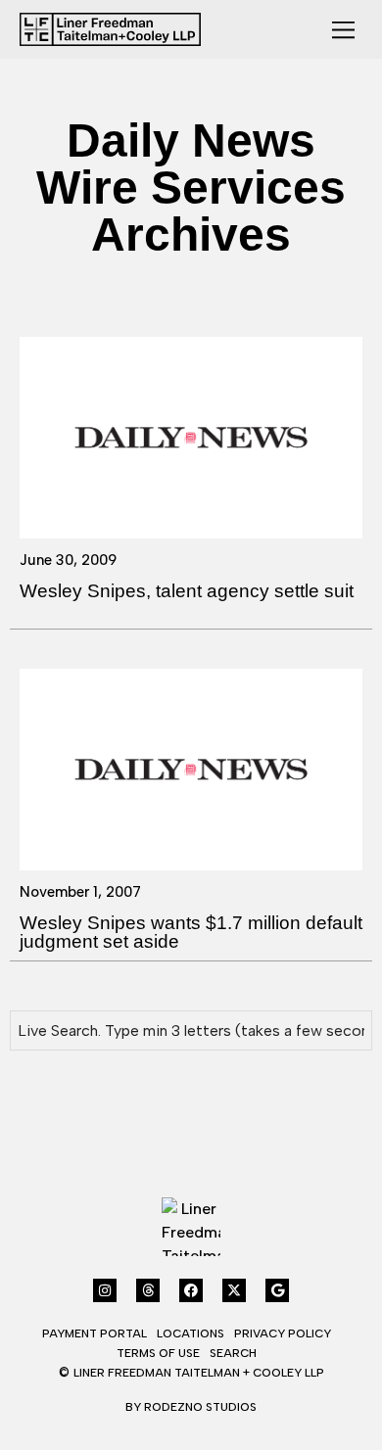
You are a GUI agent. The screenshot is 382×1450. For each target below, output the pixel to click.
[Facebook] (191, 1290)
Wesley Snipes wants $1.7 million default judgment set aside (191, 932)
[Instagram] (105, 1290)
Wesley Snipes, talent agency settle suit (187, 591)
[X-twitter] (234, 1290)
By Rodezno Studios (191, 1407)
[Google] (277, 1290)
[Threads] (148, 1290)
